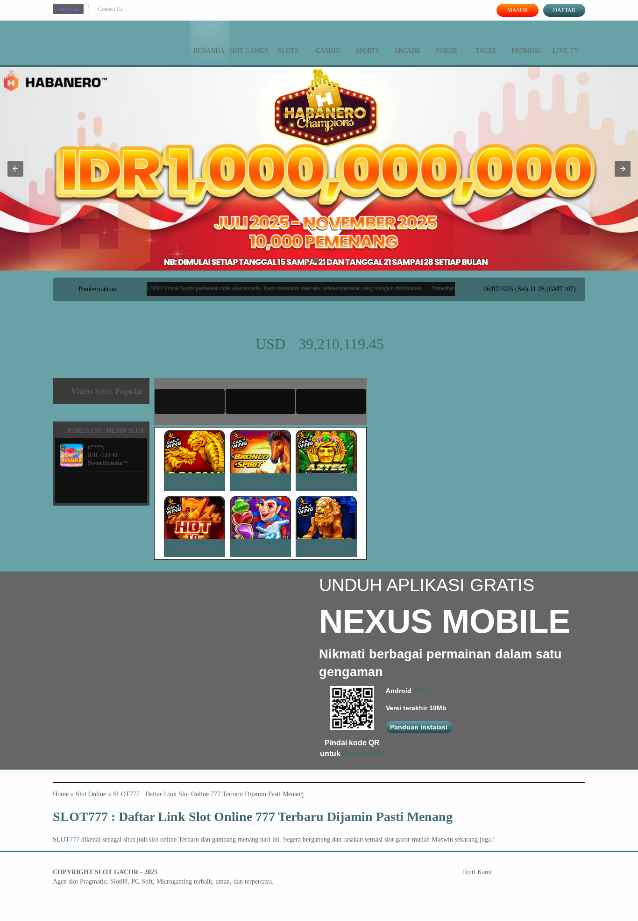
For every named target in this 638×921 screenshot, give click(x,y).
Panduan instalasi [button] (418, 727)
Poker (446, 50)
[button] (15, 169)
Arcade (407, 50)
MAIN (194, 461)
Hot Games (249, 50)
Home (61, 794)
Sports (367, 50)
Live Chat (68, 9)
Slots (288, 50)
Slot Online (91, 794)
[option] (307, 260)
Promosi (525, 50)
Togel (486, 50)
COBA (194, 440)
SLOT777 (66, 839)
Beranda (209, 50)
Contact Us (110, 9)
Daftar (564, 10)
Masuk (517, 10)
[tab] (190, 401)
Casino (328, 50)
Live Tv (566, 50)
